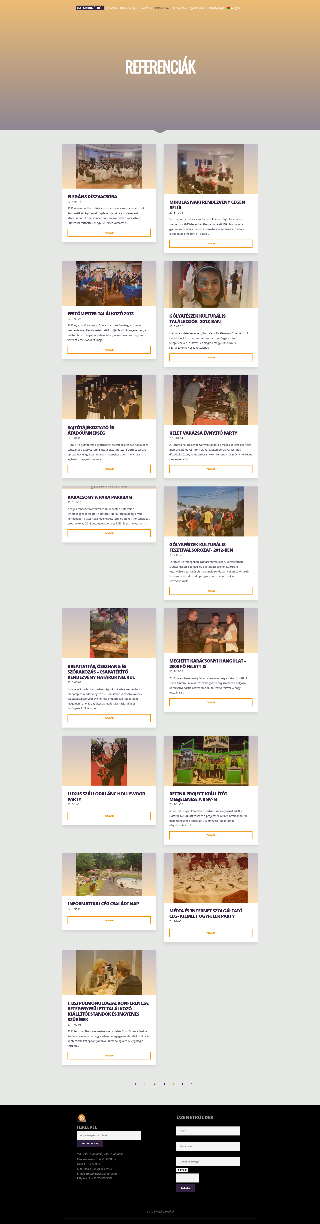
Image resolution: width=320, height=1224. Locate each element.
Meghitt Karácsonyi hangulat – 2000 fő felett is (207, 663)
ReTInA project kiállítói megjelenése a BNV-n (198, 796)
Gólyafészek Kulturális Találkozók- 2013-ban (197, 318)
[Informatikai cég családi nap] (109, 874)
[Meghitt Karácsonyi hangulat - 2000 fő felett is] (211, 630)
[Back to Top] (307, 1211)
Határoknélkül (90, 8)
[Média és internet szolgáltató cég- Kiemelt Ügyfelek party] (211, 878)
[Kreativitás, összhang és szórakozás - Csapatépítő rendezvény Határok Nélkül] (109, 633)
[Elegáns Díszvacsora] (109, 166)
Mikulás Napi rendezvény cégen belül (207, 205)
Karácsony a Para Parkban (100, 497)
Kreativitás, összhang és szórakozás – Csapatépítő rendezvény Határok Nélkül (101, 671)
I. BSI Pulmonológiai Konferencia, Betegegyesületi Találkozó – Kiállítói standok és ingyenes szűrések (108, 1011)
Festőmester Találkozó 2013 (101, 313)
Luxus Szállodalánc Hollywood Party (106, 796)
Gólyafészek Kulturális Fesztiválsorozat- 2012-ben (201, 547)
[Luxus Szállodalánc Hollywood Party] (109, 761)
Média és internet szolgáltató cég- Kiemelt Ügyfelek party (205, 913)
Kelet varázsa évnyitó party (203, 433)
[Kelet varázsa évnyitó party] (211, 400)
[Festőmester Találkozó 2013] (109, 283)
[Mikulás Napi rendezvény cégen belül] (211, 169)
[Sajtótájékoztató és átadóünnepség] (109, 397)
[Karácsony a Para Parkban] (109, 487)
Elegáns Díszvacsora (92, 196)
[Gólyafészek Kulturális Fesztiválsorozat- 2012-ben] (211, 511)
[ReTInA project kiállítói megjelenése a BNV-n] (211, 761)
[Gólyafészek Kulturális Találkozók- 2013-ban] (211, 284)
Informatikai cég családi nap (103, 903)
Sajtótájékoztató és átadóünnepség (91, 430)
